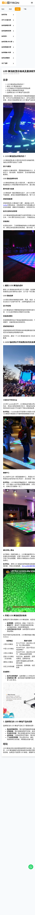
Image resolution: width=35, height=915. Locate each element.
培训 (10, 9)
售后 (3, 9)
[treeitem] (8, 14)
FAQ (17, 9)
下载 (25, 9)
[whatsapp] (30, 866)
